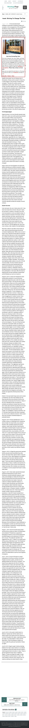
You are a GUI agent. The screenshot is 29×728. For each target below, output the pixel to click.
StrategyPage (10, 722)
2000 (12, 716)
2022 (19, 712)
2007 (15, 715)
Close (13, 76)
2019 (4, 713)
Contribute (20, 1)
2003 (3, 716)
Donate (9, 76)
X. (3, 73)
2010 (6, 715)
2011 (3, 715)
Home (5, 1)
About (9, 1)
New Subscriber (8, 2)
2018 (7, 713)
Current (7, 712)
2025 (10, 712)
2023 (16, 712)
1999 (15, 716)
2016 (13, 713)
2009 (9, 715)
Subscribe (4, 76)
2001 (9, 716)
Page (13, 7)
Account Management (18, 2)
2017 (10, 713)
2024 (13, 712)
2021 (22, 712)
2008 (12, 715)
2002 (6, 716)
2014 (19, 713)
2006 (18, 715)
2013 (22, 713)
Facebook (15, 72)
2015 (16, 713)
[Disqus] (14, 679)
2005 (21, 715)
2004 (24, 715)
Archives (24, 21)
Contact (14, 1)
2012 (25, 713)
